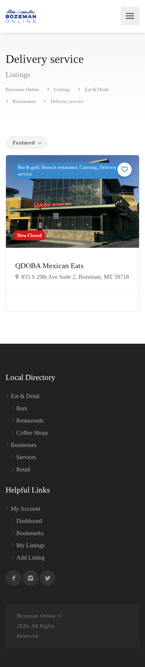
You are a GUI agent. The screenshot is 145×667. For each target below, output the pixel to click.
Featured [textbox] (24, 143)
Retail (23, 469)
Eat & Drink (25, 396)
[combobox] (27, 142)
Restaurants (30, 420)
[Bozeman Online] (21, 16)
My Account (25, 509)
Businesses (23, 445)
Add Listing (30, 557)
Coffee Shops (32, 433)
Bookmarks (30, 533)
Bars (21, 408)
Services (26, 457)
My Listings (30, 545)
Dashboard (29, 521)
